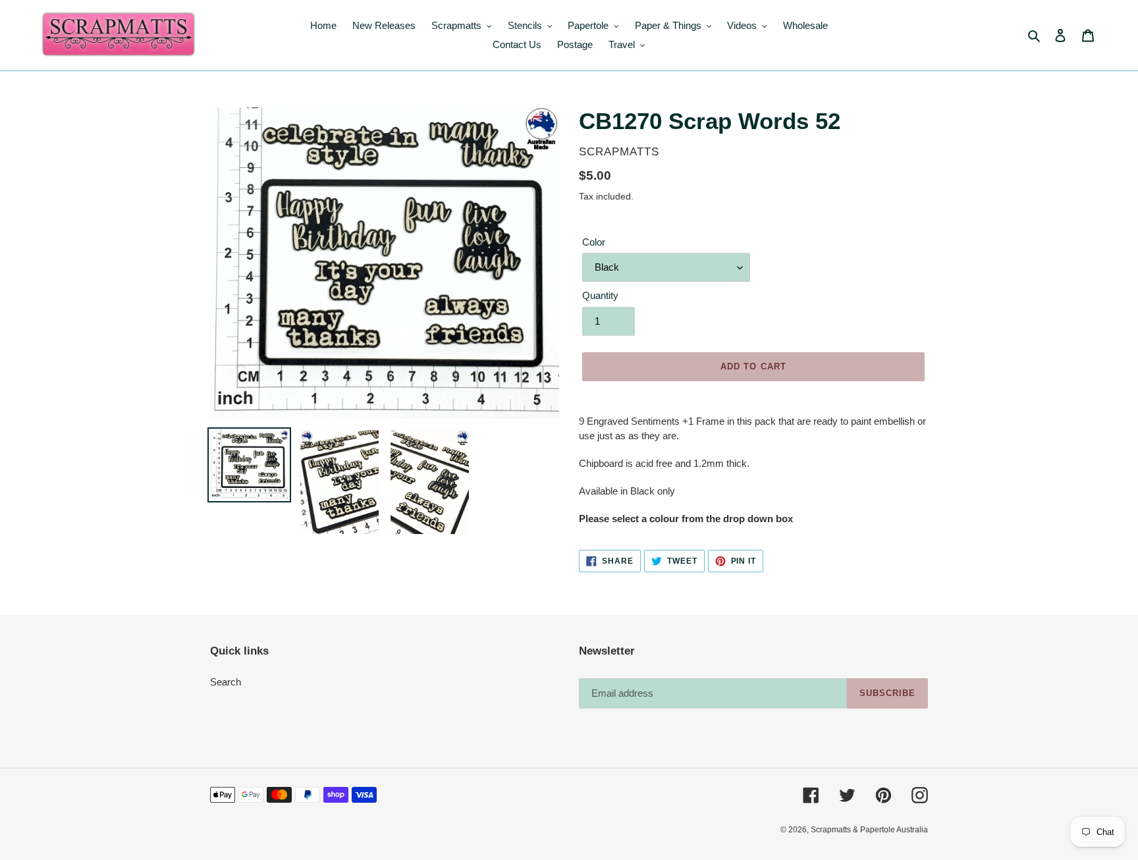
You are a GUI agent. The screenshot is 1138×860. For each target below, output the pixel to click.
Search (225, 681)
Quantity (600, 295)
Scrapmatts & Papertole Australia (869, 829)
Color (593, 242)
